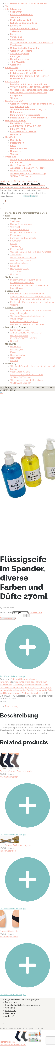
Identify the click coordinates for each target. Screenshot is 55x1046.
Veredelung (16, 37)
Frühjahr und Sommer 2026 (23, 23)
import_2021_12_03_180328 (38, 687)
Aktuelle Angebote (19, 53)
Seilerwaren (16, 31)
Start (2, 387)
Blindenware (6, 684)
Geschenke (15, 65)
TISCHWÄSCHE (17, 62)
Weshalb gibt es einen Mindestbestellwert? (32, 90)
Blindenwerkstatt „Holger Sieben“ (27, 70)
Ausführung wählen (9, 777)
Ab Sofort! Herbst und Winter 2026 (27, 168)
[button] (1, 392)
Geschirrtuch (6, 687)
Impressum (10, 1010)
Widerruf (14, 98)
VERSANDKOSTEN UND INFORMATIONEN (30, 87)
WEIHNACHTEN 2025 (20, 171)
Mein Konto (10, 137)
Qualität (30, 690)
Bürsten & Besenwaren (21, 14)
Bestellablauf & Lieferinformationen (28, 84)
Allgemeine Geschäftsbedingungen (22, 999)
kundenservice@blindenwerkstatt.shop (18, 181)
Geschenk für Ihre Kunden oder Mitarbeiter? (32, 104)
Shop (7, 6)
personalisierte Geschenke (13, 690)
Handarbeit (18, 687)
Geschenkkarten (18, 148)
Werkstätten (11, 67)
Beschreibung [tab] (11, 706)
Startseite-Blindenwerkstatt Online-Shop (26, 3)
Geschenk (17, 684)
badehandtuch (23, 681)
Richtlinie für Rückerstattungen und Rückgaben (32, 302)
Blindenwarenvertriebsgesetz (25, 115)
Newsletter (15, 134)
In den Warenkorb (8, 618)
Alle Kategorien (13, 9)
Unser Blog (10, 157)
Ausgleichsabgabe (19, 106)
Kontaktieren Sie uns (15, 120)
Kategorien (11, 387)
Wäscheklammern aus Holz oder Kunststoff (31, 42)
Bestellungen (17, 143)
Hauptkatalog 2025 (19, 59)
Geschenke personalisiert (35, 684)
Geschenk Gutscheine (21, 51)
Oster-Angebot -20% (20, 165)
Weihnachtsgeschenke (32, 693)
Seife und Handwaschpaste (24, 28)
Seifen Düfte (6, 612)
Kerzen (13, 34)
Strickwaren (16, 12)
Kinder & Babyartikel (20, 20)
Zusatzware (16, 45)
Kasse (13, 145)
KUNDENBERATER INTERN (23, 131)
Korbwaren (15, 26)
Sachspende (41, 690)
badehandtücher (39, 681)
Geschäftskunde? (14, 101)
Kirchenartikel (17, 40)
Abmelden (10, 1007)
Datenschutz (11, 1002)
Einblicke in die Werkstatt (23, 73)
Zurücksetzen (35, 612)
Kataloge (15, 56)
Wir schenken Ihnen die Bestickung (28, 173)
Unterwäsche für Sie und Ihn (24, 48)
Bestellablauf (12, 81)
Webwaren (15, 17)
